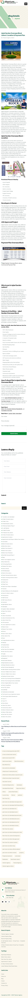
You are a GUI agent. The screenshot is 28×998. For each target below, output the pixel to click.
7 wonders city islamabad (8, 517)
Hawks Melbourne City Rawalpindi (10, 591)
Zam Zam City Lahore (7, 714)
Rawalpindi (4, 658)
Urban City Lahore (6, 705)
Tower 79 (4, 701)
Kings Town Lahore (6, 611)
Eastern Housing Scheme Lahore (9, 577)
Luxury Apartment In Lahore (8, 624)
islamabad (19, 785)
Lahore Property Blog (6, 936)
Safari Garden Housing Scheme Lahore (11, 669)
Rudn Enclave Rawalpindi (8, 667)
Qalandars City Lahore (7, 656)
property (21, 852)
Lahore (3, 613)
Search (3, 503)
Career (3, 981)
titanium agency (6, 862)
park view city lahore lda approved (11, 839)
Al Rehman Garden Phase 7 (8, 526)
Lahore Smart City (6, 620)
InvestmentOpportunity (8, 785)
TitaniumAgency (17, 862)
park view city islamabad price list (11, 822)
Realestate (5, 859)
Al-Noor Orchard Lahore (8, 535)
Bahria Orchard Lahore (7, 543)
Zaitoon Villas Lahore (7, 712)
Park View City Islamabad (8, 649)
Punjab (3, 653)
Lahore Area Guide (6, 615)
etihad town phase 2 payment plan (11, 778)
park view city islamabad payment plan (12, 815)
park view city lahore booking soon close (12, 832)
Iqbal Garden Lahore (7, 604)
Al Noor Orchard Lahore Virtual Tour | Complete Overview (12, 945)
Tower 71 (4, 698)
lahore (4, 791)
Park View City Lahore (7, 651)
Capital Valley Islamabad (14, 413)
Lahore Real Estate (13, 791)
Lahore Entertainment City (8, 618)
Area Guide (4, 541)
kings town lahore (20, 788)
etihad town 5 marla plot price (10, 771)
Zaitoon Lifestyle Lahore (7, 710)
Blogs (3, 557)
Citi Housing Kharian (7, 564)
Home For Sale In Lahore (7, 593)
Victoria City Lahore (7, 707)
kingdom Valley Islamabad (8, 609)
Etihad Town (5, 582)
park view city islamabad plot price (11, 818)
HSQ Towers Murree (7, 600)
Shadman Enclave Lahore (8, 676)
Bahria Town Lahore (6, 550)
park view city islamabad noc (9, 808)
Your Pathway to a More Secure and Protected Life (13, 727)
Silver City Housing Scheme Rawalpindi (11, 678)
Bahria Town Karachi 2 (7, 548)
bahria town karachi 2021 (8, 758)
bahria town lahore (7, 761)
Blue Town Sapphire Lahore (8, 559)
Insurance (4, 602)
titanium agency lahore (8, 866)
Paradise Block (5, 645)
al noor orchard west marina (9, 754)
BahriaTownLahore (19, 761)
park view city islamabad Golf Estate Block (13, 805)
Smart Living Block (6, 685)
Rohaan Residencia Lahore (8, 665)
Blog (2, 978)
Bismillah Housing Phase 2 (8, 555)
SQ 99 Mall (4, 689)
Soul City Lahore (6, 687)
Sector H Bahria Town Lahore (9, 674)
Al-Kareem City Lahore (7, 532)
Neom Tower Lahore (7, 633)
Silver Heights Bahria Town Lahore (10, 683)
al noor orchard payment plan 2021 (11, 751)
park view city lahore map (9, 846)
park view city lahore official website (11, 849)
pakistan (20, 795)
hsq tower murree (7, 781)
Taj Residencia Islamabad (8, 692)
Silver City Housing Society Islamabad (11, 680)
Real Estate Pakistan (7, 660)
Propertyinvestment (7, 856)
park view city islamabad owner (10, 812)
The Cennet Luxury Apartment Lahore (11, 694)
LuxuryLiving (5, 795)
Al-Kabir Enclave (6, 530)
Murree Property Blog (6, 938)
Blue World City (6, 561)
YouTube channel (5, 401)
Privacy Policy (4, 985)
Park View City (5, 647)
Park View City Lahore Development (11, 835)
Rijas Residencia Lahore (7, 662)
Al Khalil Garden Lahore (7, 523)
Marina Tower (5, 627)
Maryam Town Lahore (7, 629)
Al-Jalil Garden (5, 528)
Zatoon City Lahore (6, 716)
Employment (5, 579)
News (3, 638)
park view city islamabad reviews (10, 825)
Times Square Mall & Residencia (9, 696)
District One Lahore (6, 573)
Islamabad (4, 606)
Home (2, 974)
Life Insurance (5, 622)
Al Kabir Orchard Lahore (7, 519)
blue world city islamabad (9, 768)
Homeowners (5, 595)
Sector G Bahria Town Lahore (9, 671)
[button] (25, 4)
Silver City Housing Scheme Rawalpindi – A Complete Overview (12, 409)
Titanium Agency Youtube (7, 934)
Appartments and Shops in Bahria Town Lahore (13, 539)
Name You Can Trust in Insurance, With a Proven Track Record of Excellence (12, 740)
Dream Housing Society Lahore (9, 575)
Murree (4, 631)
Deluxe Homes (5, 568)
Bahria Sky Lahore (6, 546)
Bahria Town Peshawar (7, 552)
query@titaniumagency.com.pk (13, 398)
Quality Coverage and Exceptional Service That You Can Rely (12, 734)
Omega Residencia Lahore (8, 640)
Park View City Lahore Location (10, 842)
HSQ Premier (5, 597)
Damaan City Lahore (7, 566)
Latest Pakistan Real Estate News (9, 966)
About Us (3, 976)
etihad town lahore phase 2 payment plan (12, 774)
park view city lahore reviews (9, 852)
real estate (17, 856)
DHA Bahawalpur (6, 570)
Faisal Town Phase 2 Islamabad (9, 586)
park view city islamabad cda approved (12, 802)
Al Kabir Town (5, 521)
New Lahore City (6, 636)
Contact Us (4, 983)
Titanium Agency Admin (8, 37)
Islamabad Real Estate (8, 788)
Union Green (5, 703)
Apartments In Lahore (7, 537)
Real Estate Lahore (15, 859)
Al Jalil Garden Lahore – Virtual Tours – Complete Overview (13, 941)
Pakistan (4, 642)
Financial (4, 588)
